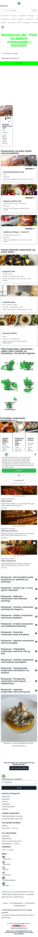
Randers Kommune (23, 179)
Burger (11, 235)
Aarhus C (30, 240)
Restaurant (4, 6)
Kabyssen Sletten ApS (12, 201)
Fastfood (16, 235)
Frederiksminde (8, 302)
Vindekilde (4, 280)
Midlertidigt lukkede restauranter (12, 816)
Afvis (19, 475)
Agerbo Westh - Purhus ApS (5, 440)
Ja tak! (19, 788)
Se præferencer (19, 480)
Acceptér (19, 470)
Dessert (8, 447)
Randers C (5, 143)
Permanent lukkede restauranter (12, 819)
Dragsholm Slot (8, 271)
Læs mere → (4, 508)
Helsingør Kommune (25, 208)
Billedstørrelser (7, 838)
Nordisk (10, 274)
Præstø (30, 309)
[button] (35, 454)
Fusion (16, 449)
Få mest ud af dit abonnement (11, 841)
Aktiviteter (5, 809)
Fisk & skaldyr (10, 203)
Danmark (4, 135)
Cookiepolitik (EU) (19, 906)
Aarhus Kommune (22, 240)
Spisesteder (5, 307)
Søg (20, 63)
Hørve (29, 278)
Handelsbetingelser (16, 903)
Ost (20, 235)
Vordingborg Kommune (22, 309)
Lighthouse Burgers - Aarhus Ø (16, 232)
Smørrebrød (23, 203)
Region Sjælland (12, 278)
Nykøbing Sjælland (7, 343)
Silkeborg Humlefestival (9, 531)
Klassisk (17, 203)
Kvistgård (5, 210)
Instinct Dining (31, 439)
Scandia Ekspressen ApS (7, 126)
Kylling (4, 451)
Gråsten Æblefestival (8, 561)
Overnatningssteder (14, 276)
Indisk (16, 451)
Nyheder (4, 825)
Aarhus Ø (5, 241)
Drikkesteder (6, 804)
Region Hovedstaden (13, 208)
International (9, 304)
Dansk (3, 130)
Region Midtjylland (13, 179)
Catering (30, 445)
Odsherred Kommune (21, 278)
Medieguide (6, 836)
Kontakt (4, 903)
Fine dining (5, 274)
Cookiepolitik (14, 483)
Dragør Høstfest (6, 501)
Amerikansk (6, 235)
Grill (20, 449)
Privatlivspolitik (22, 483)
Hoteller (22, 276)
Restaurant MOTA (9, 333)
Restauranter (5, 132)
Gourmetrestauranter (14, 338)
